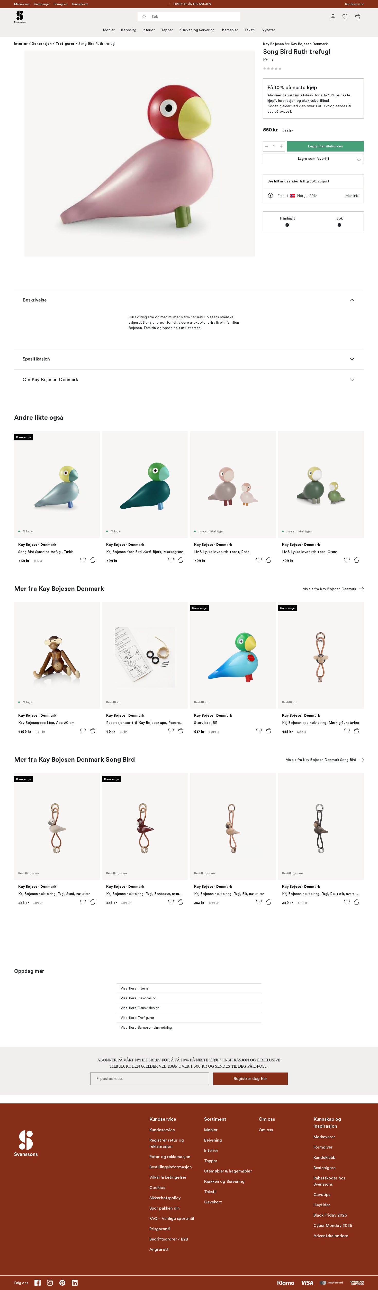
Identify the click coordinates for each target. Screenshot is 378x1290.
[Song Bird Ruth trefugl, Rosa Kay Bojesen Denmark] (139, 154)
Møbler (109, 30)
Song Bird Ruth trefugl (96, 44)
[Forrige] (36, 154)
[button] (272, 68)
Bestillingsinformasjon (170, 1167)
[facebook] (37, 1283)
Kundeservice (354, 4)
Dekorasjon (42, 43)
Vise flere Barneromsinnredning (146, 1027)
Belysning (128, 30)
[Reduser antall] (266, 146)
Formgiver (61, 4)
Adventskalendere (330, 1236)
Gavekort (213, 1202)
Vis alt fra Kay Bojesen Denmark (329, 589)
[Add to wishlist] (83, 560)
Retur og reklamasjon (169, 1156)
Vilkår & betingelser (167, 1177)
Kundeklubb (324, 1157)
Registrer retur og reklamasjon (166, 1143)
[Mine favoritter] (345, 17)
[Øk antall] (281, 146)
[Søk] (144, 16)
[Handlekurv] (358, 17)
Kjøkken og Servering (196, 30)
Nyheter (268, 30)
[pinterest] (62, 1283)
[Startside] (19, 17)
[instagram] (50, 1283)
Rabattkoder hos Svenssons (329, 1181)
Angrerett (159, 1249)
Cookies (157, 1187)
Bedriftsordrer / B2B (168, 1239)
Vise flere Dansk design (140, 1008)
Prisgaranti (159, 1229)
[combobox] (189, 16)
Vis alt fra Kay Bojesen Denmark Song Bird (321, 760)
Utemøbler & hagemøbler (228, 1171)
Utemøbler (229, 30)
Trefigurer (65, 43)
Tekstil (250, 30)
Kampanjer (42, 4)
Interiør (148, 30)
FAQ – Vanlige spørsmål (171, 1218)
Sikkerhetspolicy (165, 1198)
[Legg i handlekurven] (93, 560)
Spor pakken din (164, 1208)
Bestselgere (324, 1168)
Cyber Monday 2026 (333, 1225)
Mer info (352, 195)
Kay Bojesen (273, 44)
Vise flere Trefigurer (137, 1018)
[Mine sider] (333, 17)
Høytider (321, 1205)
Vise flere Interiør (135, 988)
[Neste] (243, 154)
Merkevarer (22, 4)
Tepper (167, 30)
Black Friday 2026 (330, 1215)
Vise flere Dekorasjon (139, 998)
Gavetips (321, 1194)
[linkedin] (74, 1283)
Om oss (266, 1130)
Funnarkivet (80, 4)
